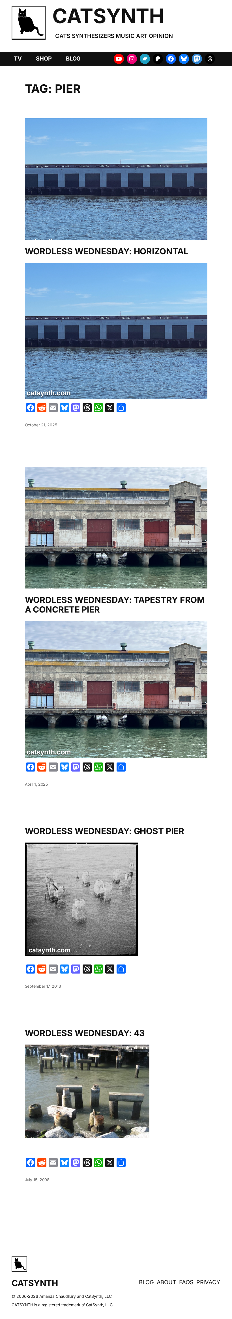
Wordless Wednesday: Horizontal (106, 251)
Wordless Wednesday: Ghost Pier (104, 831)
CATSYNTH (108, 16)
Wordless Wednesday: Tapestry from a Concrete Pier (115, 604)
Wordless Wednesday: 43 (85, 1033)
